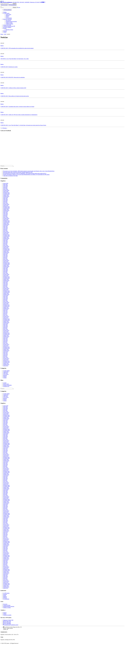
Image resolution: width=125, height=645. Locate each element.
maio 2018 (5, 299)
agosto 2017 (5, 309)
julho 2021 (5, 254)
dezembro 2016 (6, 318)
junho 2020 (5, 269)
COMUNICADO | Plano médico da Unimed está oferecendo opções (15, 96)
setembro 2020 (6, 266)
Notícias (5, 12)
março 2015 (5, 343)
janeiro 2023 (5, 233)
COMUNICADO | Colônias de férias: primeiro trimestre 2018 (13, 87)
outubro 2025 (6, 195)
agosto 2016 (5, 323)
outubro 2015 (6, 335)
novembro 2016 (6, 320)
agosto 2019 (5, 281)
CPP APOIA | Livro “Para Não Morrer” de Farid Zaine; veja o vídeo (15, 58)
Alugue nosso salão (7, 25)
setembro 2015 (6, 336)
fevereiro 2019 (6, 288)
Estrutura (5, 594)
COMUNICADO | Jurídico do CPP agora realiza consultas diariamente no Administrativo (19, 114)
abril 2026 (5, 188)
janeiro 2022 (5, 247)
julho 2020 (5, 268)
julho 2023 (5, 226)
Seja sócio (5, 604)
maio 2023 (5, 228)
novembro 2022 (6, 236)
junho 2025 (5, 199)
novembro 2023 (6, 221)
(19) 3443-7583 (7, 621)
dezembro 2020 (6, 262)
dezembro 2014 (6, 347)
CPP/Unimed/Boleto (12, 4)
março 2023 (5, 231)
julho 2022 (5, 240)
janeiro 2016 (5, 331)
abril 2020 (5, 272)
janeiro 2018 (5, 303)
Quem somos (8, 14)
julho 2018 (5, 296)
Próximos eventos (9, 29)
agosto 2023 (5, 225)
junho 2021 (5, 255)
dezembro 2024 (6, 206)
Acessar (4, 382)
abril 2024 (5, 216)
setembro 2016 (6, 322)
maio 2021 (5, 257)
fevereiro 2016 (6, 330)
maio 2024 (5, 214)
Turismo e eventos (7, 607)
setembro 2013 (6, 364)
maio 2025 (5, 200)
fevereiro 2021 (6, 260)
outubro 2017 (6, 307)
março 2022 (5, 245)
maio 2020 (5, 271)
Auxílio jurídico (6, 370)
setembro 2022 (6, 238)
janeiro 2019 (5, 289)
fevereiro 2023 (6, 232)
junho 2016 (5, 325)
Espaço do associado (7, 19)
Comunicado (5, 371)
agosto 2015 (5, 337)
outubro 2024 (6, 209)
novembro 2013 (6, 362)
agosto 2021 (5, 253)
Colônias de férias (9, 23)
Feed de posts (6, 383)
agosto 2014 (5, 351)
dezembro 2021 (6, 248)
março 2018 (5, 301)
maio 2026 (5, 186)
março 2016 (5, 329)
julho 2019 (5, 282)
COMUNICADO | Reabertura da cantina (9, 66)
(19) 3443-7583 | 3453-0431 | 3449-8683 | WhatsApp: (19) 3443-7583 (21, 2)
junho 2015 (5, 340)
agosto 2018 (5, 295)
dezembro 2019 (6, 276)
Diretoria (5, 597)
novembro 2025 (6, 193)
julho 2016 (5, 324)
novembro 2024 (6, 207)
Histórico (8, 15)
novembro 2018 (6, 292)
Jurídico (4, 613)
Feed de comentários (7, 385)
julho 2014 (5, 352)
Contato (4, 32)
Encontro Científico (7, 27)
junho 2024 (5, 213)
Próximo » (5, 128)
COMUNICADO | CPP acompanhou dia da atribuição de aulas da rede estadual (17, 48)
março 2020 (5, 273)
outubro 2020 (6, 265)
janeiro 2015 (5, 345)
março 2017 (5, 315)
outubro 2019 (6, 279)
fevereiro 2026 (6, 190)
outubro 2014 (6, 349)
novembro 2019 (6, 278)
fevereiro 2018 (6, 302)
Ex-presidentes (9, 18)
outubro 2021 (6, 251)
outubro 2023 (6, 223)
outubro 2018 (6, 293)
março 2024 (5, 217)
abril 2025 (5, 202)
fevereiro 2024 (6, 218)
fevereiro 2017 (6, 316)
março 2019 (5, 287)
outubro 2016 (6, 321)
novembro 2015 (6, 334)
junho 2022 (5, 241)
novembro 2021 (6, 250)
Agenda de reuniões (7, 615)
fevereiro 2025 (6, 204)
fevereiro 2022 (6, 246)
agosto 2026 (5, 183)
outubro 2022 (6, 237)
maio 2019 (5, 285)
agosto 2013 (5, 365)
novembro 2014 (6, 348)
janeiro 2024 (5, 219)
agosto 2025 (5, 197)
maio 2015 (5, 341)
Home (2, 34)
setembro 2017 (6, 308)
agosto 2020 (5, 267)
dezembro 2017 (6, 304)
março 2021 (5, 259)
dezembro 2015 (6, 333)
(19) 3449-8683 (7, 623)
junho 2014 (5, 354)
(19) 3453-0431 (7, 622)
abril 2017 (5, 314)
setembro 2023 (6, 224)
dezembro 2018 (6, 290)
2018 (5, 34)
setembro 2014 (6, 350)
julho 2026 (5, 184)
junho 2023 (5, 227)
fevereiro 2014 (6, 358)
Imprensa (5, 30)
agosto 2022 (5, 239)
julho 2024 (5, 212)
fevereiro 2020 (6, 274)
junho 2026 (5, 185)
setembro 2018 (6, 294)
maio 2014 (5, 355)
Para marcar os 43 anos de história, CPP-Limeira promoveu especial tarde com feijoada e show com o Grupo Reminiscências (28, 171)
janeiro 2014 (5, 359)
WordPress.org (6, 386)
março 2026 (5, 189)
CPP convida (5, 374)
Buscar (14, 3)
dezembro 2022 (6, 234)
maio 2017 (5, 313)
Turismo (5, 377)
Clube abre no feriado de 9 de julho (10, 175)
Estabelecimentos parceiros (11, 21)
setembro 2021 (6, 252)
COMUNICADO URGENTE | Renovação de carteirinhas (13, 77)
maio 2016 (5, 327)
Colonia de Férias (6, 605)
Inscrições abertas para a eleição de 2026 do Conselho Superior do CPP (17, 172)
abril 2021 (5, 258)
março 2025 (5, 203)
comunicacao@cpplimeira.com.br (11, 624)
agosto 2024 (5, 211)
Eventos (4, 28)
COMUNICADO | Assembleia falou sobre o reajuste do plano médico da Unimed (17, 106)
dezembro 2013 (6, 361)
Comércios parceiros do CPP (9, 26)
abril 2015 (5, 342)
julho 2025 (5, 198)
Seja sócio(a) (8, 20)
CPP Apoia (5, 373)
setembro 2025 (6, 196)
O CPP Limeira (6, 13)
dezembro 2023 (6, 220)
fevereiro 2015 (6, 344)
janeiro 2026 (5, 191)
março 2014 (5, 357)
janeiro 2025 (5, 205)
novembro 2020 (6, 264)
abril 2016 (5, 328)
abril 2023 (5, 230)
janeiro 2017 (5, 317)
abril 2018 (5, 300)
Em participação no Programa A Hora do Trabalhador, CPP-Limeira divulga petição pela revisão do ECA (24, 173)
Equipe (7, 16)
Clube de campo (9, 22)
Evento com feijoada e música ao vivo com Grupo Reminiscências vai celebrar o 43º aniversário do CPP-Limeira (26, 174)
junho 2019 (5, 283)
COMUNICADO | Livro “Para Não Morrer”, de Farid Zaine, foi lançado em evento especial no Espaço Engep (23, 125)
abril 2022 (5, 244)
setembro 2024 (6, 210)
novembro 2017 (6, 306)
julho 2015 (5, 338)
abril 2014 (5, 356)
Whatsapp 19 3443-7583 (8, 620)
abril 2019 (5, 286)
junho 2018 (5, 297)
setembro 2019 (6, 280)
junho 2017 (5, 311)
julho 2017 (5, 310)
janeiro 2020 (5, 275)
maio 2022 (5, 243)
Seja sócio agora (4, 4)
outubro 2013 (6, 363)
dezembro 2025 (6, 192)
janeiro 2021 (5, 261)
